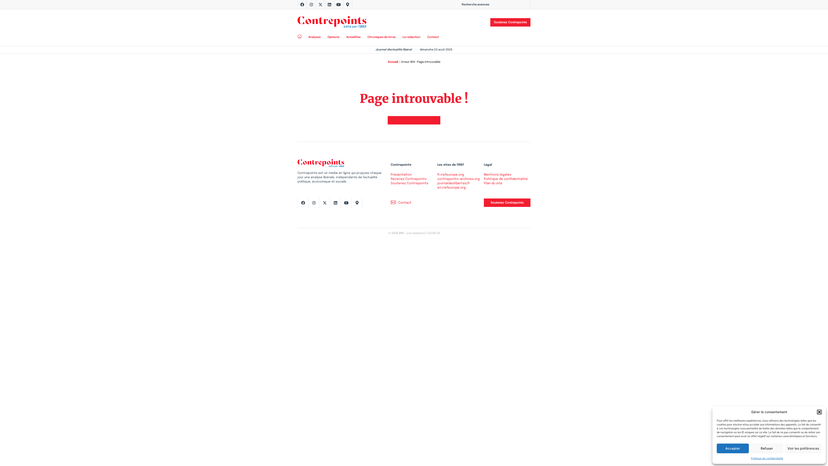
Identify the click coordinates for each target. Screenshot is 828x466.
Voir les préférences (803, 448)
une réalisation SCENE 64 (423, 233)
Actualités (353, 37)
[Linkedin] (329, 4)
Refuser (767, 448)
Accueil (393, 62)
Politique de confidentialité (767, 458)
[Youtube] (338, 4)
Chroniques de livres (381, 37)
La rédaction (411, 37)
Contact (433, 37)
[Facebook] (302, 4)
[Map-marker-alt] (347, 4)
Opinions (333, 37)
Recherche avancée (475, 4)
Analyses (314, 37)
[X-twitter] (320, 4)
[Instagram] (311, 4)
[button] (819, 412)
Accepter (732, 448)
